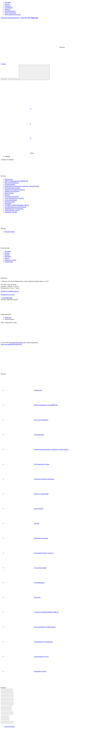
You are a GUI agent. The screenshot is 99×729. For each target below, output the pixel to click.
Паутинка (8, 203)
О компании (9, 7)
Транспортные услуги (12, 210)
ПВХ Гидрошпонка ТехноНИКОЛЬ (16, 181)
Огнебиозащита (10, 202)
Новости (7, 9)
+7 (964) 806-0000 (24, 18)
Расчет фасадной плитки (13, 14)
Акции (7, 258)
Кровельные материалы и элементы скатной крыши (22, 186)
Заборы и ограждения (12, 191)
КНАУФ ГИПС (10, 231)
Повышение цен (10, 11)
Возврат (7, 255)
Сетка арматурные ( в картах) (14, 198)
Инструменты (9, 193)
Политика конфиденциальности (11, 344)
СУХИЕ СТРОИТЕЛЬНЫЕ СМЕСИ (17, 205)
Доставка (8, 2)
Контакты (8, 6)
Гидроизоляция (10, 184)
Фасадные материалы (12, 182)
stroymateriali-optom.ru (16, 342)
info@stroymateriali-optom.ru (10, 18)
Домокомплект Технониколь (14, 208)
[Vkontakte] (15, 337)
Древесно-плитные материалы (15, 189)
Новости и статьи (10, 260)
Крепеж (7, 195)
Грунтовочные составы (12, 188)
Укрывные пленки (11, 212)
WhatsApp (8, 317)
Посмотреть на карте (8, 294)
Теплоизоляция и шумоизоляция (15, 207)
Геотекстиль (9, 179)
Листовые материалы (12, 196)
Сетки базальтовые (11, 200)
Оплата (7, 4)
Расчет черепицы (10, 13)
